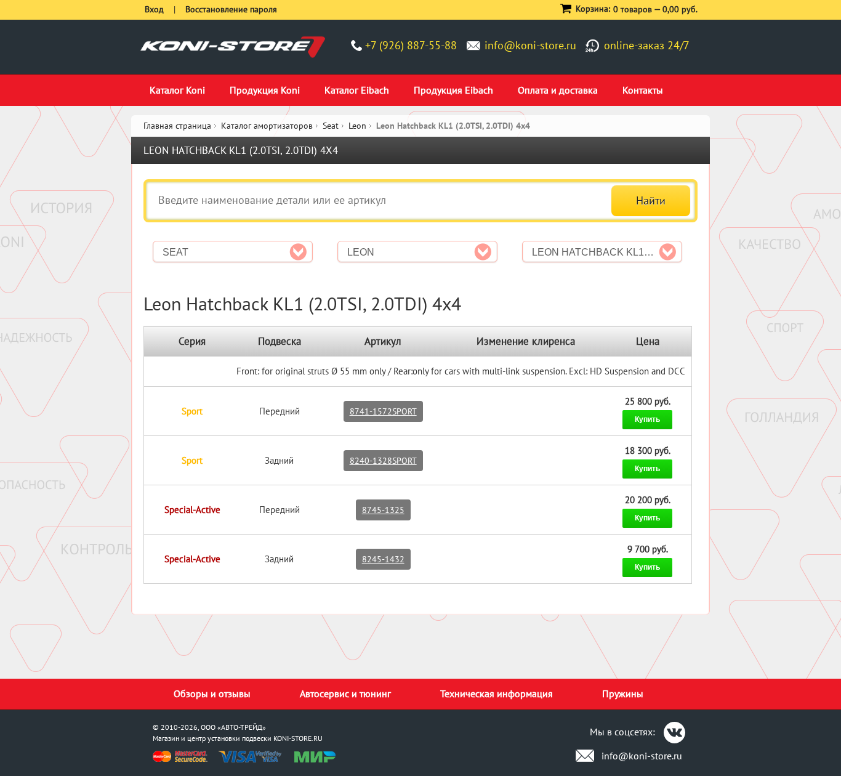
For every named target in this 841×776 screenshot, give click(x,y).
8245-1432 (383, 559)
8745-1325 (383, 509)
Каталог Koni (177, 90)
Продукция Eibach (453, 90)
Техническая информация (496, 693)
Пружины (622, 693)
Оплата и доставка (558, 90)
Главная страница (177, 125)
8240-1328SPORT (383, 460)
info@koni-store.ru (530, 45)
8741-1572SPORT (383, 411)
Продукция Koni (265, 90)
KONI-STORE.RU (298, 738)
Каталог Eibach (356, 90)
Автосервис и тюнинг (345, 693)
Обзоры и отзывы (212, 693)
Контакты (642, 90)
